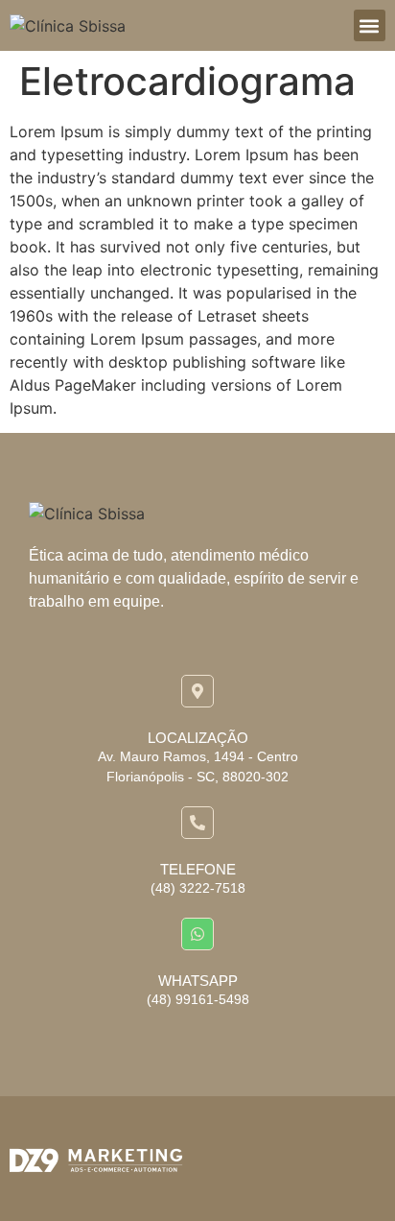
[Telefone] (197, 822)
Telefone (198, 869)
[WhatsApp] (197, 934)
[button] (369, 25)
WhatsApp (198, 980)
